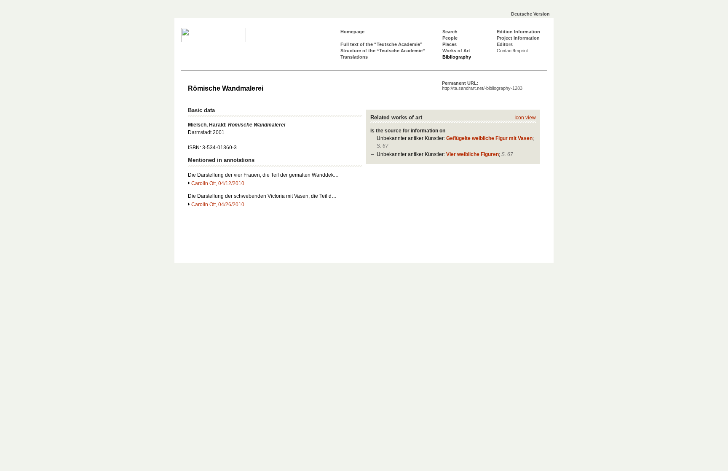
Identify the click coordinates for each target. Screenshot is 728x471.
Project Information (518, 37)
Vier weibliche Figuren (472, 154)
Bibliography (456, 56)
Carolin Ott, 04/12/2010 (217, 183)
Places (449, 44)
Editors (505, 44)
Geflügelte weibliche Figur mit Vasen (489, 138)
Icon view (525, 118)
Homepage (352, 31)
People (450, 37)
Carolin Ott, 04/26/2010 (217, 204)
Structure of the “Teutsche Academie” (382, 50)
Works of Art (456, 50)
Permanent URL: (482, 86)
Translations (354, 56)
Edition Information (518, 31)
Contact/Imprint (512, 50)
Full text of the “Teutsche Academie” (381, 44)
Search (450, 31)
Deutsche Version (530, 13)
